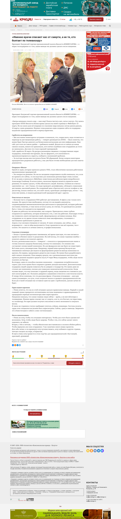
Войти (109, 19)
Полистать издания (15, 448)
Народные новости (50, 19)
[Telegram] (20, 345)
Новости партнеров (53, 490)
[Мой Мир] (18, 345)
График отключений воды (57, 26)
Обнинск (16, 20)
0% (13, 357)
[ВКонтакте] (13, 345)
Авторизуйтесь (35, 413)
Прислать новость (95, 19)
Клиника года (72, 26)
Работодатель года (85, 26)
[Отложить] (33, 50)
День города (33, 26)
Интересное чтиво (100, 26)
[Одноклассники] (15, 345)
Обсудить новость (74, 363)
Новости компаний (19, 432)
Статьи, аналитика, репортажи (33, 30)
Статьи (62, 19)
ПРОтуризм (43, 26)
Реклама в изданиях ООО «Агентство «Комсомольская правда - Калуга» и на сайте (42, 457)
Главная (12, 30)
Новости (38, 19)
